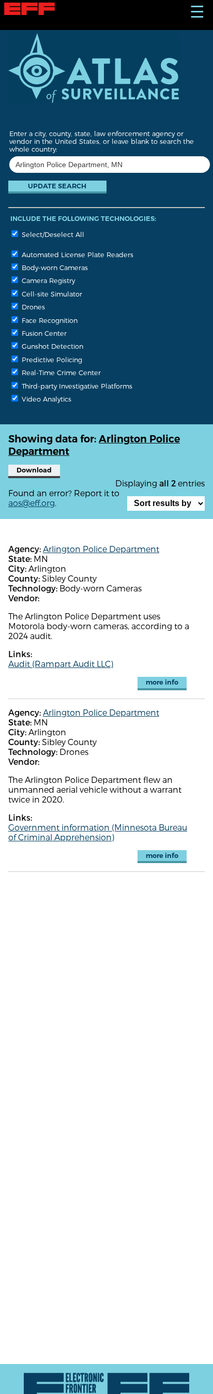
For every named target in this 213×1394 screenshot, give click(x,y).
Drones (32, 306)
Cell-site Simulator (51, 294)
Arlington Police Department (101, 549)
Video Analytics (45, 399)
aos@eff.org (31, 503)
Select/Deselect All (52, 234)
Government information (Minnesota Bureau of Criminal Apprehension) (97, 832)
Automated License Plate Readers (76, 254)
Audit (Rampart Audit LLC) (60, 664)
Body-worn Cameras (54, 267)
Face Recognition (49, 320)
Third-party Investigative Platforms (76, 386)
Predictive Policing (51, 359)
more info (162, 682)
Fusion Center (43, 333)
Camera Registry (47, 280)
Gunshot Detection (51, 346)
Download (34, 470)
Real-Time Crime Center (60, 372)
